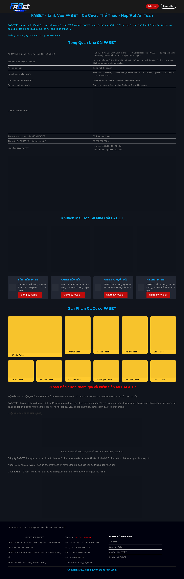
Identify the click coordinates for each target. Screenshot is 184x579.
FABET (12, 25)
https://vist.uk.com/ (82, 537)
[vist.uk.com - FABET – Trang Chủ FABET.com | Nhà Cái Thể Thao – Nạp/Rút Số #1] (58, 6)
